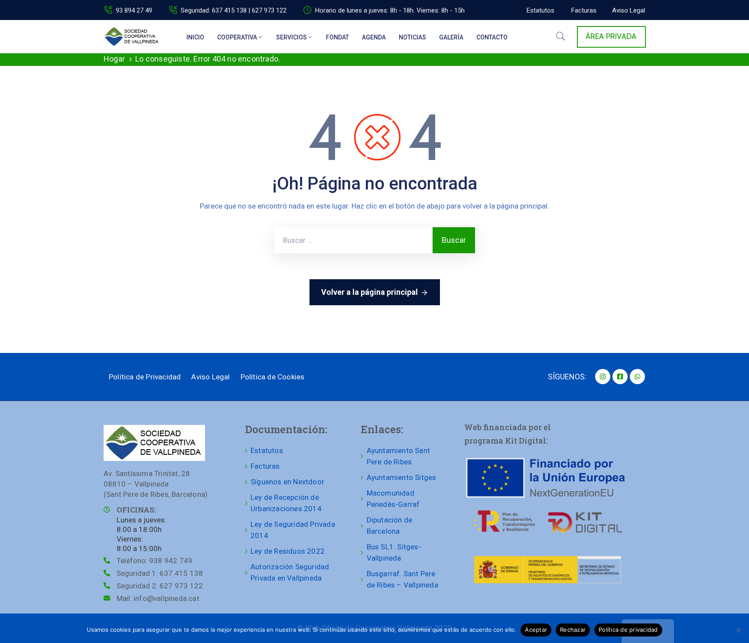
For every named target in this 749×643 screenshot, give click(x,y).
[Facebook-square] (620, 376)
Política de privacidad (628, 629)
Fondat (337, 37)
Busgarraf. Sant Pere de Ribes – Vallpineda (402, 579)
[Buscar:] (353, 240)
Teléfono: (154, 560)
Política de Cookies (273, 376)
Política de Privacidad (145, 376)
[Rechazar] (738, 630)
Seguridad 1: (160, 573)
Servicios (291, 37)
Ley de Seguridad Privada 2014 (293, 530)
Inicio (195, 37)
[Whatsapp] (637, 376)
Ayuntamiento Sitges (401, 477)
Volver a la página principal (369, 292)
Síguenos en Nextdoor (287, 481)
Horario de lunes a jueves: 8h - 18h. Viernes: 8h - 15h (390, 10)
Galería (451, 37)
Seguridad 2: (160, 585)
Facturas (265, 466)
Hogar (114, 58)
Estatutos (267, 450)
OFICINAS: (136, 510)
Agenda (374, 37)
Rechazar (573, 629)
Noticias (412, 37)
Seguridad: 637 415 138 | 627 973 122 (234, 10)
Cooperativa (237, 37)
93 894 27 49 (134, 10)
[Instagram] (602, 376)
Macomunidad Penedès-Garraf (393, 499)
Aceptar (536, 629)
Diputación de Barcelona (390, 525)
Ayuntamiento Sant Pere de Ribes (398, 456)
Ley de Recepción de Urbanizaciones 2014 (286, 503)
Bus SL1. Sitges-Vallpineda (394, 552)
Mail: (158, 598)
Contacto (492, 37)
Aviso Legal (210, 376)
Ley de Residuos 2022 (288, 551)
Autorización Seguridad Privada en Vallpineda (290, 572)
